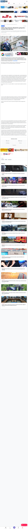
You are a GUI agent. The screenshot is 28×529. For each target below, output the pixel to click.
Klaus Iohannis (9, 159)
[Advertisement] (14, 70)
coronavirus (2, 159)
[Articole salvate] (14, 3)
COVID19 (6, 159)
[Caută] (3, 3)
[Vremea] (19, 3)
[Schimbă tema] (25, 3)
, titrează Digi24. (15, 60)
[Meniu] (27, 1)
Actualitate (4, 24)
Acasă (1, 24)
